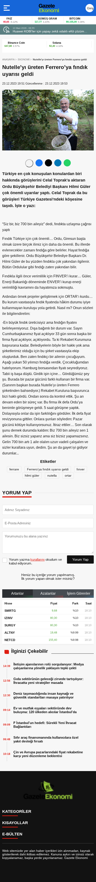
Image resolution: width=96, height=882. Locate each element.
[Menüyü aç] (7, 8)
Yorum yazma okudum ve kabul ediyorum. (35, 561)
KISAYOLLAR (15, 823)
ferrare (14, 469)
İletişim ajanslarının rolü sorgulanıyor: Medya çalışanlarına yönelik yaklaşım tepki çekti (48, 666)
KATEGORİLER (16, 811)
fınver (81, 469)
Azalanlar (48, 593)
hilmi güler (32, 475)
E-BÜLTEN (12, 834)
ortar (68, 475)
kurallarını (37, 559)
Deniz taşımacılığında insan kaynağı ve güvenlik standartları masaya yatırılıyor (43, 695)
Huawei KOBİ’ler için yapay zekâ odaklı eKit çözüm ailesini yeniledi (48, 31)
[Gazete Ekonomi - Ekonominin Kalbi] (49, 8)
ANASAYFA (8, 59)
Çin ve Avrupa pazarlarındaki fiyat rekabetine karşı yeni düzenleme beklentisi (48, 754)
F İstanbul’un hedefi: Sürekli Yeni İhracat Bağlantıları (44, 724)
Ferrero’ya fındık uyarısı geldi (48, 469)
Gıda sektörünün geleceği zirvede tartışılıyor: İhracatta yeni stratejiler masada (48, 681)
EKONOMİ (23, 59)
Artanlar (17, 593)
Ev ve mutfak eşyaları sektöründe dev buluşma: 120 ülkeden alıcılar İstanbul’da (45, 710)
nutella (52, 475)
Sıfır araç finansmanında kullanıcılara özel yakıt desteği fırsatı (45, 739)
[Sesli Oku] (29, 163)
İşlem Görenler (78, 593)
